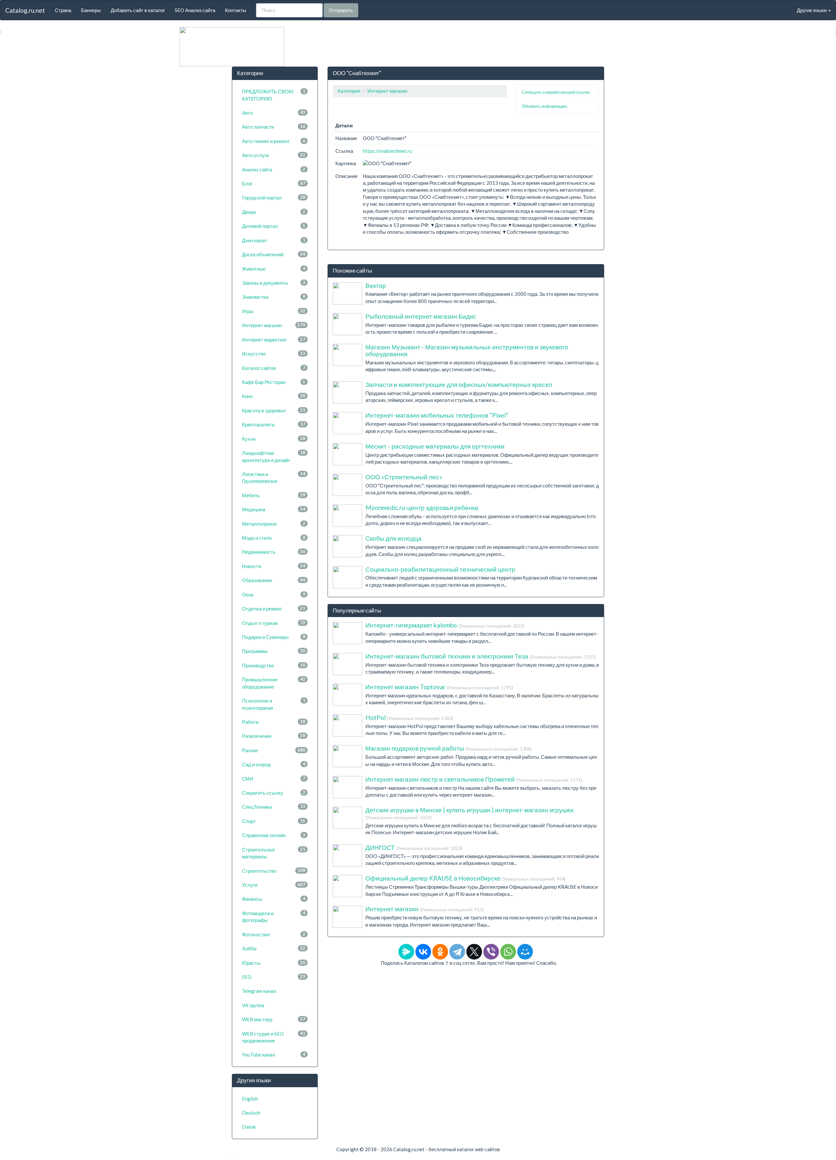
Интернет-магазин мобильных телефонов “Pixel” (436, 415)
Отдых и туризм (273, 623)
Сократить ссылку (273, 793)
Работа (273, 722)
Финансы (273, 899)
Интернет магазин (273, 325)
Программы (273, 651)
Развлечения (273, 736)
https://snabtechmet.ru (387, 151)
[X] (474, 952)
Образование (273, 580)
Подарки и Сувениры (273, 637)
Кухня (273, 439)
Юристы (273, 963)
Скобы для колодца (393, 538)
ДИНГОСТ (413, 847)
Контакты (235, 10)
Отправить (341, 10)
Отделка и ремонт (273, 609)
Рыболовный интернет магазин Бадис (420, 316)
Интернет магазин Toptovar (439, 687)
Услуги (273, 885)
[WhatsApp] (508, 952)
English (250, 1099)
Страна (63, 10)
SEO (273, 977)
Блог (273, 183)
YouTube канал (273, 1054)
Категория (349, 91)
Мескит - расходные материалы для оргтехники (435, 446)
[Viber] (491, 952)
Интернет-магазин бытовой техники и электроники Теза (480, 656)
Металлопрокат (273, 524)
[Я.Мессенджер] (406, 952)
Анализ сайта (273, 169)
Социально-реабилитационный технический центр (440, 569)
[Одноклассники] (440, 952)
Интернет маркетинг (273, 339)
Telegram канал (259, 991)
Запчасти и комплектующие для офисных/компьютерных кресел (458, 384)
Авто (273, 113)
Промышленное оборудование (273, 682)
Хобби (273, 948)
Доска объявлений (273, 254)
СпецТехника (273, 807)
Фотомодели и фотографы (273, 916)
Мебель (273, 495)
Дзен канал (273, 240)
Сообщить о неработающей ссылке (556, 92)
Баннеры (91, 10)
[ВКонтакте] (423, 952)
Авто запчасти (273, 127)
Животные (273, 269)
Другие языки (812, 10)
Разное (273, 750)
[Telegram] (457, 952)
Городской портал (273, 197)
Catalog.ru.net (25, 10)
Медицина (273, 509)
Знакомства (273, 297)
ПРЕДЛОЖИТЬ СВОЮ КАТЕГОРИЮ (273, 94)
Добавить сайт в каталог (138, 10)
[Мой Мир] (525, 952)
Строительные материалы (273, 853)
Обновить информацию (544, 106)
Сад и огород (273, 764)
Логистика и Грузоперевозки (273, 477)
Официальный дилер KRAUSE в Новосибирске (465, 878)
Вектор (375, 285)
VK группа (253, 1005)
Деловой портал (273, 226)
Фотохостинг (273, 934)
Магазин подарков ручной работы (448, 748)
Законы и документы (273, 283)
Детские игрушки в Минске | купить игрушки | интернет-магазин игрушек (469, 813)
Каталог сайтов (273, 368)
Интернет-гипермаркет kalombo (444, 625)
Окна (273, 594)
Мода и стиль (273, 538)
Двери (273, 212)
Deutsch (251, 1113)
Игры (273, 311)
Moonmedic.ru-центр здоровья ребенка (421, 507)
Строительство (273, 871)
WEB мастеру (273, 1019)
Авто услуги (273, 155)
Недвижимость (273, 552)
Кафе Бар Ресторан (273, 382)
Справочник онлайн (273, 835)
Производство (273, 665)
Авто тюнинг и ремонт (273, 141)
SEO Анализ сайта (195, 10)
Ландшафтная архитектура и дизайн (273, 456)
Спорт (273, 821)
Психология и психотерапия (273, 704)
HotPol (409, 717)
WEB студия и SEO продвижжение (273, 1037)
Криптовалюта (273, 424)
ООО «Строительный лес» (403, 477)
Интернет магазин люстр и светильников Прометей (473, 779)
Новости (273, 566)
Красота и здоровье (273, 410)
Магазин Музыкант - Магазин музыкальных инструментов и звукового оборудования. (466, 350)
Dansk (249, 1127)
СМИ (273, 779)
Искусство (273, 354)
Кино (273, 396)
